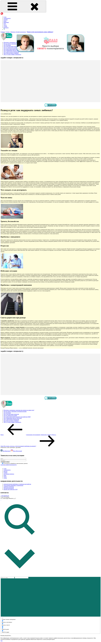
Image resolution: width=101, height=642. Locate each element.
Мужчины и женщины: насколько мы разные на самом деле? (19, 410)
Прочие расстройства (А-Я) (10, 489)
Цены (5, 21)
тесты (5, 476)
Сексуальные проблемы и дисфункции (13, 485)
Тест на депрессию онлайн (10, 415)
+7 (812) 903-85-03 (54, 52)
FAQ (5, 23)
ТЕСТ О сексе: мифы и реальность (12, 422)
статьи (5, 478)
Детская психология (9, 488)
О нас (5, 17)
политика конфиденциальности (9, 464)
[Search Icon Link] (4, 29)
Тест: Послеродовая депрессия (11, 414)
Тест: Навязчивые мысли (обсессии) (13, 418)
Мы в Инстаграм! (17, 451)
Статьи (5, 26)
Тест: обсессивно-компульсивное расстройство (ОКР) (17, 416)
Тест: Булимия (7, 412)
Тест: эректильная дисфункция (11, 419)
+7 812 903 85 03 (5, 495)
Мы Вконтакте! (7, 451)
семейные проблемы (9, 486)
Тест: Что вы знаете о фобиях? (11, 420)
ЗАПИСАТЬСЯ (45, 52)
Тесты (5, 25)
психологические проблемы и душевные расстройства (17, 484)
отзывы (5, 472)
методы (5, 471)
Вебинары (6, 22)
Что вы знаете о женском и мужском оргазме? (15, 411)
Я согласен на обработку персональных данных (14, 464)
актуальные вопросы (9, 474)
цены (5, 475)
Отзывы (6, 19)
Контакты (6, 27)
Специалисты (7, 18)
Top (1, 640)
